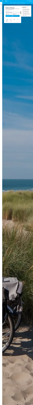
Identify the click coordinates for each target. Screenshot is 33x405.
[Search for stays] (1, 4)
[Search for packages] (1, 7)
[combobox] (8, 10)
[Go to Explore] (1, 8)
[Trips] (1, 10)
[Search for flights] (1, 3)
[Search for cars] (1, 5)
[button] (1, 1)
